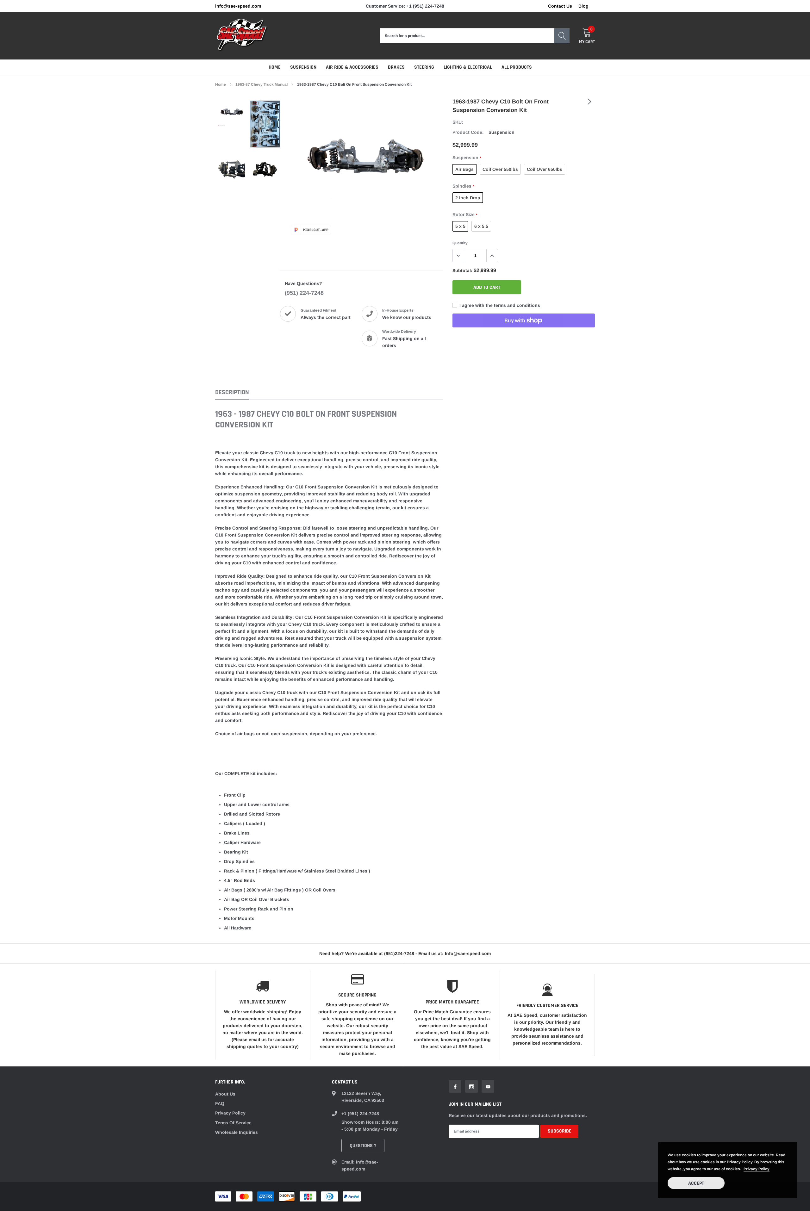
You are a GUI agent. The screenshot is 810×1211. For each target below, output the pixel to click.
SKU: (457, 122)
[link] (232, 114)
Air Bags (464, 169)
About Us (225, 1093)
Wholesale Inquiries (236, 1132)
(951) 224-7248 (304, 293)
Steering (424, 67)
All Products (517, 67)
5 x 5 (460, 226)
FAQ (219, 1103)
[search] (562, 35)
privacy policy (757, 1169)
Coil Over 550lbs (500, 169)
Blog (583, 6)
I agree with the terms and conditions (499, 305)
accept (696, 1183)
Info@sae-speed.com (238, 6)
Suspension (303, 67)
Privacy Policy (230, 1112)
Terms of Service (233, 1122)
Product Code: (468, 132)
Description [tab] (232, 392)
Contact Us (560, 6)
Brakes (396, 67)
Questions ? (363, 1145)
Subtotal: (462, 270)
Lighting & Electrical (468, 67)
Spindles (463, 186)
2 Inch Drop (467, 197)
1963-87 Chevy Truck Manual (261, 84)
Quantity (460, 243)
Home (275, 67)
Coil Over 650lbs (544, 169)
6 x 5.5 (481, 226)
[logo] (242, 35)
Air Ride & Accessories (352, 67)
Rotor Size (464, 214)
